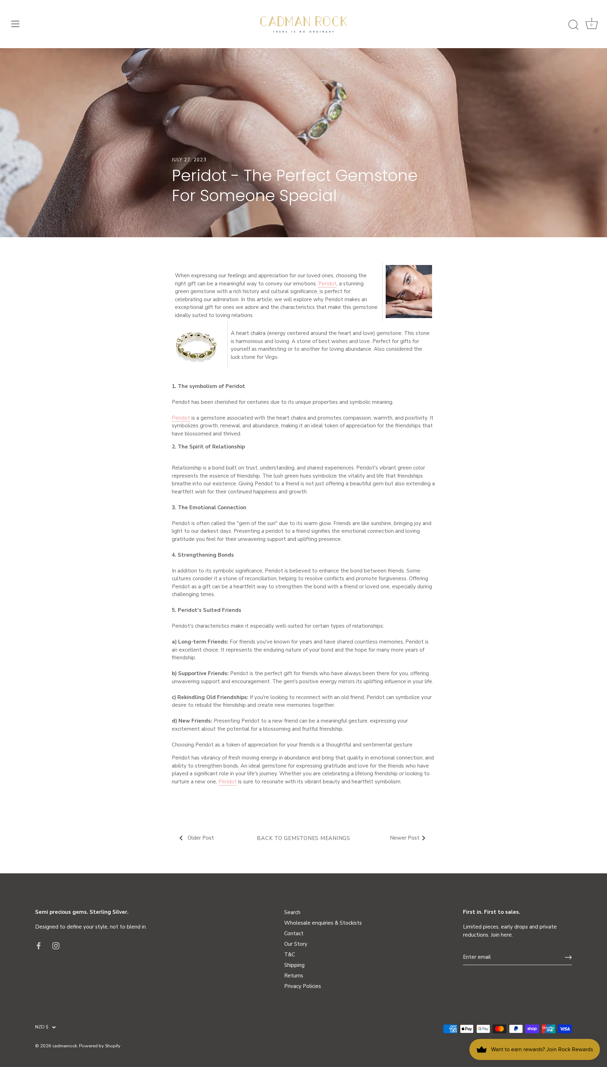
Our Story (295, 944)
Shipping (294, 965)
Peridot (327, 283)
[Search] (573, 25)
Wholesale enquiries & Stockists (323, 922)
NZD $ (41, 1027)
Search (292, 912)
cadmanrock (64, 1046)
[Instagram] (55, 945)
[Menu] (15, 24)
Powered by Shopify (99, 1046)
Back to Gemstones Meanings (303, 838)
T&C (289, 954)
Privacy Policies (302, 986)
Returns (293, 975)
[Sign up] (568, 957)
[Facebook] (38, 945)
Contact (294, 933)
